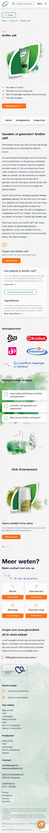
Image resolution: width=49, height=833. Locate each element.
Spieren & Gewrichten (11, 728)
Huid (4, 713)
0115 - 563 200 (9, 786)
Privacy (5, 792)
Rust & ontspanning (10, 750)
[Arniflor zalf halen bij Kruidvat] (37, 338)
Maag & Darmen (9, 719)
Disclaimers (7, 795)
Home (4, 21)
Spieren (5, 753)
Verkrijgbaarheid (23, 120)
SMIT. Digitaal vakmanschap (21, 830)
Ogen (4, 722)
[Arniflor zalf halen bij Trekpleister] (37, 351)
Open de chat (11, 261)
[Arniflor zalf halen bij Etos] (12, 338)
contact (29, 229)
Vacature (6, 801)
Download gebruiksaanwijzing (20, 292)
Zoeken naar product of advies (26, 4)
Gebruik (8, 120)
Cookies (6, 798)
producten (13, 21)
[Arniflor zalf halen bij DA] (12, 351)
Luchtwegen (7, 716)
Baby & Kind (7, 710)
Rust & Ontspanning (11, 725)
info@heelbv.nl (8, 783)
